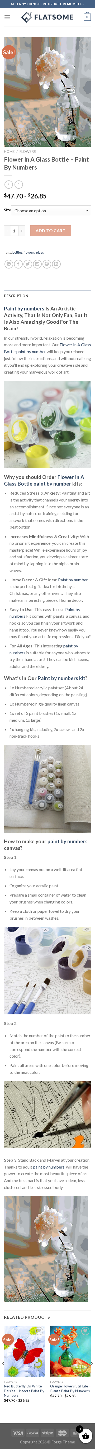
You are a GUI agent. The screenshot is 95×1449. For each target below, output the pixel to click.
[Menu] (7, 17)
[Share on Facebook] (18, 264)
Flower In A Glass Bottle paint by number (44, 480)
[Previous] (3, 1374)
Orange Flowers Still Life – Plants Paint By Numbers (70, 1388)
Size (7, 210)
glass (40, 252)
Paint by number (73, 579)
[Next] (91, 1374)
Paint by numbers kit (61, 678)
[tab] (47, 296)
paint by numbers (68, 841)
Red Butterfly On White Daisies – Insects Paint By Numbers (24, 1391)
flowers (29, 252)
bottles (17, 252)
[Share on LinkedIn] (56, 264)
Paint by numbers (24, 308)
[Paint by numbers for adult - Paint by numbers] (47, 17)
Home (9, 151)
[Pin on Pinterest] (46, 264)
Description (16, 296)
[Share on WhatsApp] (8, 264)
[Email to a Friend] (37, 264)
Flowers (28, 151)
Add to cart (50, 230)
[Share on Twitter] (27, 264)
